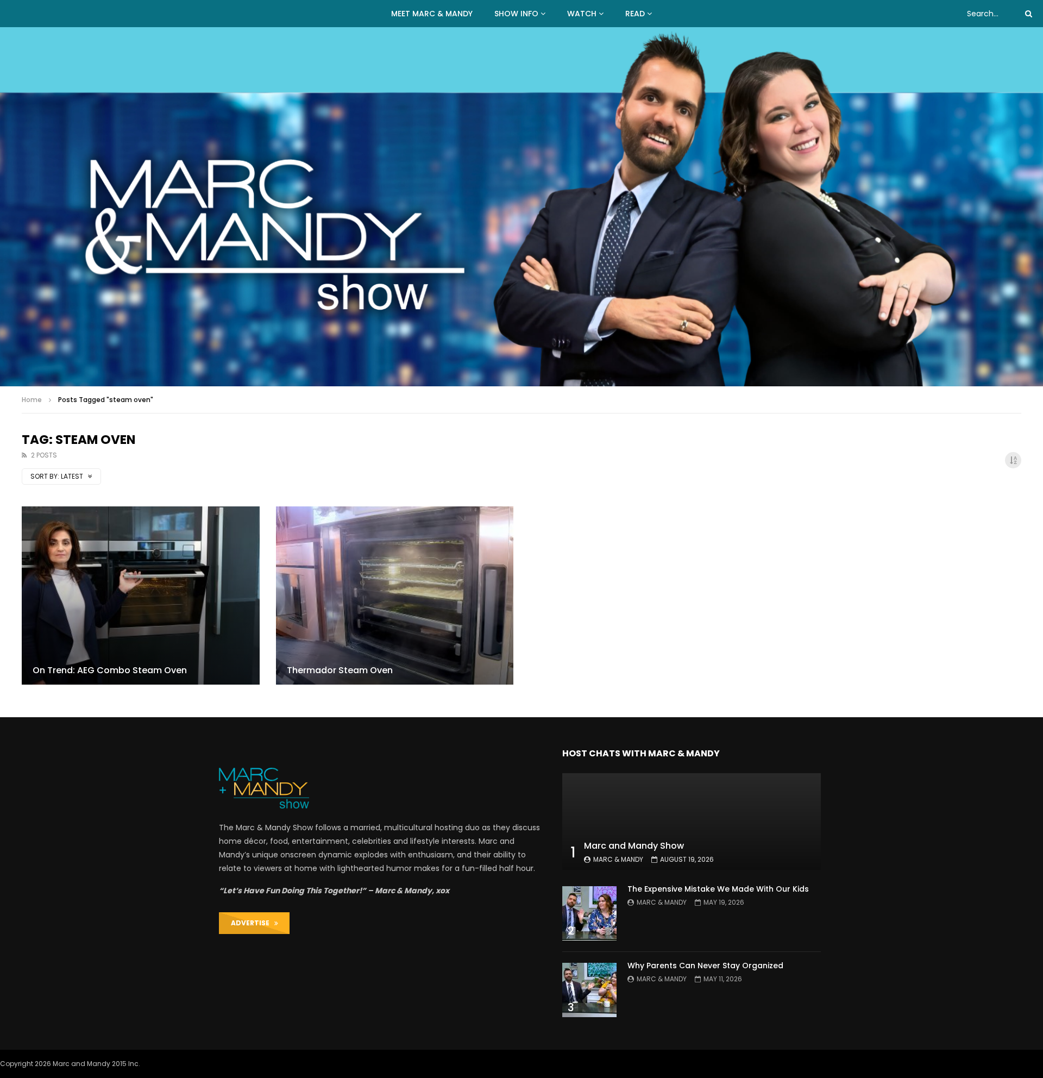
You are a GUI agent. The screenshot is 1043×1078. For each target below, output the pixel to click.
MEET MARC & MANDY (432, 13)
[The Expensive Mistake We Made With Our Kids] (589, 913)
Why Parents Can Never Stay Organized (705, 965)
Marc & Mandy (618, 859)
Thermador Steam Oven (340, 670)
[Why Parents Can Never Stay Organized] (589, 990)
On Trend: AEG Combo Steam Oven (110, 670)
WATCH (581, 13)
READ (635, 13)
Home (32, 399)
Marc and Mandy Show (634, 845)
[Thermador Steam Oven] (395, 595)
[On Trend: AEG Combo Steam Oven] (141, 595)
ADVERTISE (252, 922)
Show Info (516, 13)
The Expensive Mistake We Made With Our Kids (718, 888)
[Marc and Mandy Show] (521, 206)
